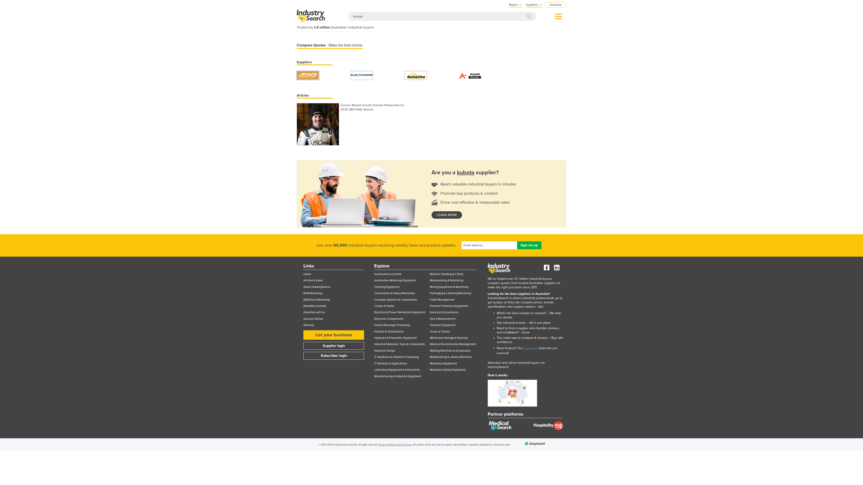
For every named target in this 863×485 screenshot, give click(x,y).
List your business (333, 335)
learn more (446, 215)
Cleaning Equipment (387, 287)
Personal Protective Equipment (449, 306)
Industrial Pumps (384, 351)
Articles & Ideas (313, 280)
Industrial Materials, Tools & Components (399, 344)
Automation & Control (387, 274)
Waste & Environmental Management (453, 344)
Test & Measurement (443, 319)
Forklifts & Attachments (389, 331)
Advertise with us (314, 312)
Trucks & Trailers (440, 331)
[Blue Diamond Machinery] (362, 75)
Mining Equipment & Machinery (449, 287)
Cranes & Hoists (384, 306)
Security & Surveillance (444, 312)
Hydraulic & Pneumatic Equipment (395, 338)
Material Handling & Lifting (446, 274)
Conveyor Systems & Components (395, 300)
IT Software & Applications (390, 363)
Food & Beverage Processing (392, 325)
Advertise (556, 5)
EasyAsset (531, 348)
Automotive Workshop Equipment (395, 280)
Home (307, 274)
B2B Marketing (312, 293)
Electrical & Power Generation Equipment (399, 312)
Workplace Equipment (443, 363)
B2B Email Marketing (316, 300)
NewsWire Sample (314, 306)
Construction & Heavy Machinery (394, 293)
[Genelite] (416, 75)
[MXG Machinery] (308, 75)
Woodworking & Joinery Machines (451, 357)
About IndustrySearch (316, 287)
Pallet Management (442, 300)
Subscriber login (334, 355)
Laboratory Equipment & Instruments (397, 370)
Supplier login (334, 346)
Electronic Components (388, 319)
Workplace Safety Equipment (448, 370)
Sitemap (308, 325)
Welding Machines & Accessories (450, 351)
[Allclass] (469, 75)
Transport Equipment (443, 325)
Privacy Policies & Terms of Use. (395, 444)
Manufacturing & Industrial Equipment (397, 376)
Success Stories (313, 319)
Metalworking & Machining (446, 280)
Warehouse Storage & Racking (448, 338)
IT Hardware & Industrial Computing (396, 357)
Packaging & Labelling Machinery (450, 293)
